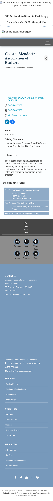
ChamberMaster (22, 496)
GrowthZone (35, 493)
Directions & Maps (12, 430)
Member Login (11, 400)
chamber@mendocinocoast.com (19, 371)
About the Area (11, 420)
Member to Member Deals (15, 389)
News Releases (11, 466)
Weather (8, 425)
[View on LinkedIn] (7, 123)
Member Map (10, 395)
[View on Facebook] (12, 123)
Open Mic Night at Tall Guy (23, 202)
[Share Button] (46, 58)
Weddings (9, 414)
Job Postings (10, 450)
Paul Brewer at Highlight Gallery (25, 188)
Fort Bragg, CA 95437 (23, 363)
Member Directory (12, 384)
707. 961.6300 (12, 367)
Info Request (10, 435)
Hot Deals (9, 455)
